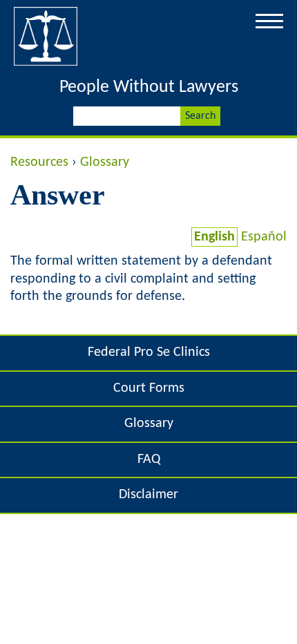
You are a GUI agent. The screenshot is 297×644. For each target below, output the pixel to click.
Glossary (104, 162)
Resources (39, 162)
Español (264, 237)
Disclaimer (148, 495)
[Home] (45, 65)
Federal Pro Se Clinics (149, 352)
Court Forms (148, 388)
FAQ (148, 459)
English (214, 237)
